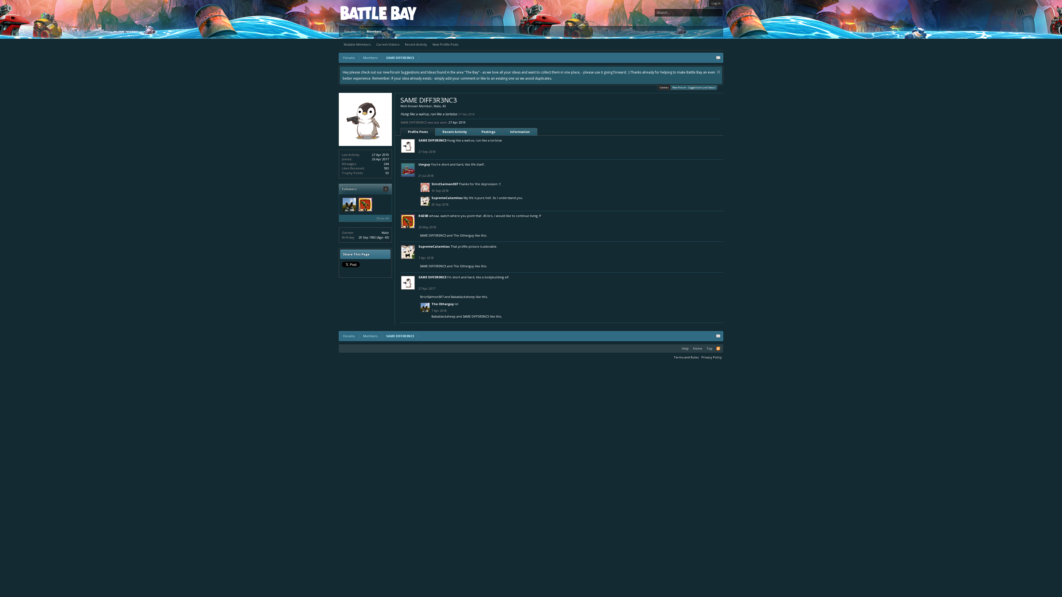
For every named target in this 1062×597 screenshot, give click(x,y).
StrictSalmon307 (444, 184)
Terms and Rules (686, 357)
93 (387, 173)
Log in (716, 3)
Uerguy (424, 164)
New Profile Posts (445, 44)
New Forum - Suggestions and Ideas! (693, 87)
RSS (718, 348)
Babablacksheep (463, 297)
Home (697, 348)
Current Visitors (387, 44)
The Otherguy (463, 235)
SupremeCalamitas (447, 198)
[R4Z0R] (365, 204)
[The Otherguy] (349, 204)
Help (685, 348)
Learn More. (497, 72)
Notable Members (357, 44)
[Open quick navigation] (718, 58)
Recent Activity (416, 44)
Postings (488, 132)
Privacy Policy (711, 357)
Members (374, 31)
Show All (382, 218)
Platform (360, 13)
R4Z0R (423, 216)
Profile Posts (418, 132)
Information (520, 132)
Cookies (664, 87)
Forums (350, 31)
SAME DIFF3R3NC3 (432, 140)
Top (709, 348)
